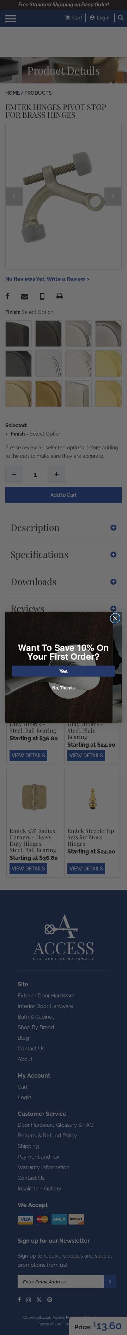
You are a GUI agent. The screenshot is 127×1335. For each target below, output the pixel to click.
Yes (63, 671)
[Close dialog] (115, 618)
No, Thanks (63, 688)
